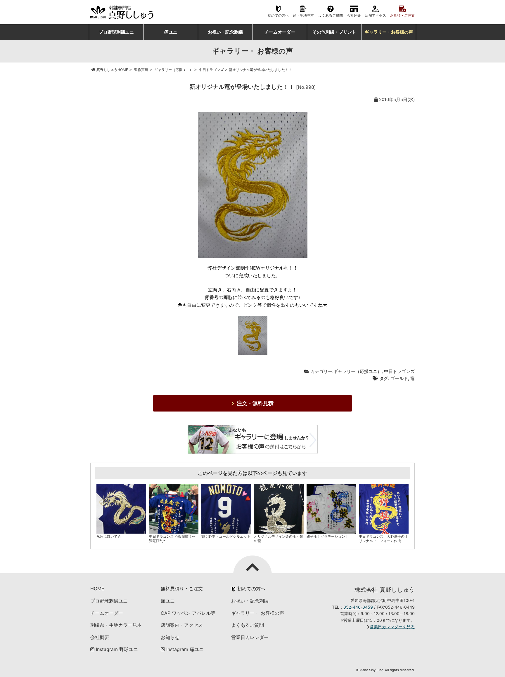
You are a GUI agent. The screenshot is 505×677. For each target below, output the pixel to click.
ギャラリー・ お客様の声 (257, 613)
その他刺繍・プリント (334, 32)
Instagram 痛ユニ (184, 649)
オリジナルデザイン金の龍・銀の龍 (278, 538)
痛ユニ (170, 32)
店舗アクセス (375, 15)
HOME (97, 588)
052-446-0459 (358, 607)
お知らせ (170, 637)
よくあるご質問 (330, 15)
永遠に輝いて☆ (108, 536)
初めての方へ (278, 15)
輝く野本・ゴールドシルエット (225, 536)
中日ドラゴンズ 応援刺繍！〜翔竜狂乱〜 (172, 538)
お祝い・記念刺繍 (225, 32)
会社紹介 (354, 15)
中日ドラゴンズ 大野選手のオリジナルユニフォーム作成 (383, 538)
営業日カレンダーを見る (392, 626)
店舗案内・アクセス (182, 625)
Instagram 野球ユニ (116, 649)
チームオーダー (279, 32)
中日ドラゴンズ (399, 371)
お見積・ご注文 (402, 15)
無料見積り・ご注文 (182, 588)
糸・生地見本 (303, 15)
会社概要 (99, 637)
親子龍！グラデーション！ (328, 536)
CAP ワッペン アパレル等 (188, 613)
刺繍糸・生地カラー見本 (116, 625)
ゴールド (399, 378)
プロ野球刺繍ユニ (116, 32)
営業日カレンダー (250, 637)
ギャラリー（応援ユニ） (357, 371)
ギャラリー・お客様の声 (389, 32)
